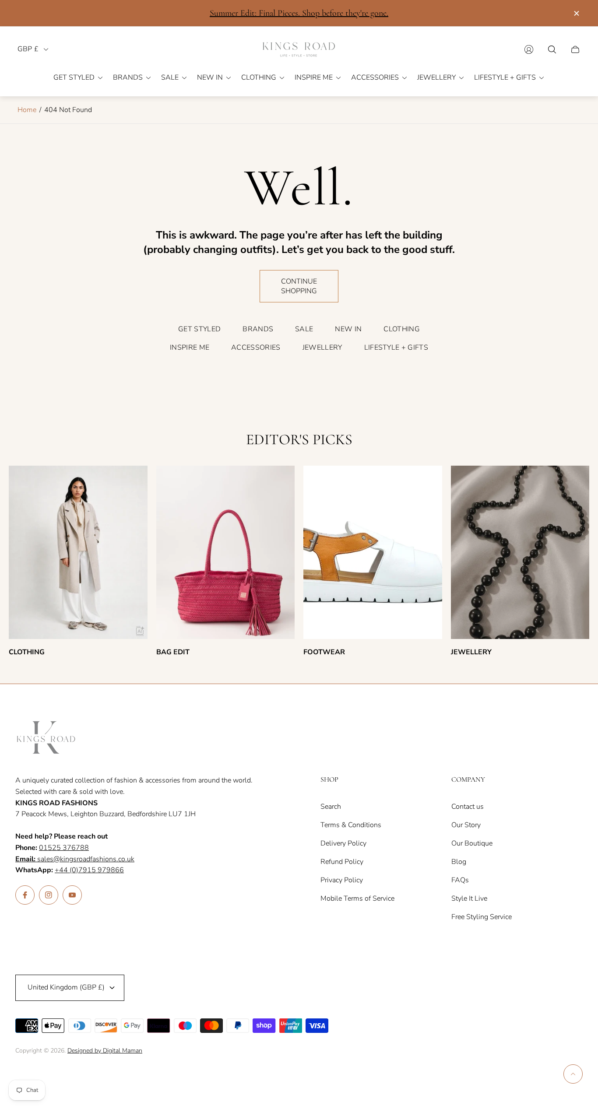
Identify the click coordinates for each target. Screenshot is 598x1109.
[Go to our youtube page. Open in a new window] (72, 895)
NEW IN (348, 329)
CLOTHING (401, 329)
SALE (304, 329)
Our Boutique (471, 843)
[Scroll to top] (573, 1074)
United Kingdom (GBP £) (66, 987)
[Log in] (528, 49)
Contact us (467, 806)
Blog (458, 862)
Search (330, 806)
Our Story (466, 825)
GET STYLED (199, 329)
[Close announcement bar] (576, 13)
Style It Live (469, 898)
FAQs (460, 880)
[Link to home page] (46, 738)
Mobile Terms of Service (357, 898)
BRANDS (258, 329)
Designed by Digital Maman (104, 1050)
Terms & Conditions (350, 825)
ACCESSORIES (256, 347)
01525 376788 (64, 848)
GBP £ (28, 49)
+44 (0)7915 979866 (89, 870)
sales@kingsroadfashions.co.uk (74, 859)
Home (27, 110)
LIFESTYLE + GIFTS (396, 347)
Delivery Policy (343, 843)
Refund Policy (341, 862)
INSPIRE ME (189, 347)
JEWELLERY (322, 347)
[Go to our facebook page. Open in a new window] (25, 895)
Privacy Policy (341, 880)
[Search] (552, 49)
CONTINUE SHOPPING (299, 286)
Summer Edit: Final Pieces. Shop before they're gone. (299, 13)
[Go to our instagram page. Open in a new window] (48, 895)
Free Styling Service (481, 917)
